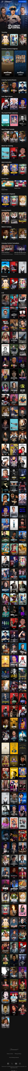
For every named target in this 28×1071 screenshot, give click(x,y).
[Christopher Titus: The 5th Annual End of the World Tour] (5, 424)
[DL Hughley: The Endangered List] (14, 499)
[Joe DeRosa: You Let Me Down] (5, 673)
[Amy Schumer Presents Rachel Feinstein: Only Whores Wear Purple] (14, 325)
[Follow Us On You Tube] (16, 1063)
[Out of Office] (22, 823)
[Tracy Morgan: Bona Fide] (22, 972)
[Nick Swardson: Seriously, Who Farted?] (5, 810)
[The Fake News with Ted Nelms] (14, 574)
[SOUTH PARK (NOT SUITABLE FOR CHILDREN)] (22, 898)
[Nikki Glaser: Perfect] (22, 810)
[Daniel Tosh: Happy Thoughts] (14, 512)
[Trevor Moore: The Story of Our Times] (14, 985)
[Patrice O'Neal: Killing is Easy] (14, 835)
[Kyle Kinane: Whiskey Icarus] (22, 748)
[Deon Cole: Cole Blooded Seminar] (14, 536)
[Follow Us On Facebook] (8, 1063)
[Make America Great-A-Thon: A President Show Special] (14, 761)
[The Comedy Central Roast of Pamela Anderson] (14, 462)
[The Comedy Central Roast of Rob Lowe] (22, 462)
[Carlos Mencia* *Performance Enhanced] (5, 399)
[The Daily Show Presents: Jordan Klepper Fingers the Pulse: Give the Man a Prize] (22, 947)
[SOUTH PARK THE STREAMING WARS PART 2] (5, 898)
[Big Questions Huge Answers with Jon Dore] (5, 375)
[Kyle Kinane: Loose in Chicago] (14, 748)
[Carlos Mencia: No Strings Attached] (22, 399)
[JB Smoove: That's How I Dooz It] (14, 611)
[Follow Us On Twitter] (12, 1063)
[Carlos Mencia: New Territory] (14, 399)
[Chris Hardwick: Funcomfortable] (22, 412)
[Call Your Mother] (22, 387)
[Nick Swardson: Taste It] (14, 810)
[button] (2, 2)
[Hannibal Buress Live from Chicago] (22, 586)
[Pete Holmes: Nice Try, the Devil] (14, 848)
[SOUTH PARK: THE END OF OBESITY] (5, 910)
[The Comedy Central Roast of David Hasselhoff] (5, 449)
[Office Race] (14, 823)
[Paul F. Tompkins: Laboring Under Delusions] (22, 835)
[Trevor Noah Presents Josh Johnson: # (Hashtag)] (22, 985)
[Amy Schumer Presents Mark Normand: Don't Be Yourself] (5, 325)
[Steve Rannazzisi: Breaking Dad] (14, 922)
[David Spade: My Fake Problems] (5, 524)
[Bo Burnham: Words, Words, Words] (14, 375)
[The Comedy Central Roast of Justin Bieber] (5, 462)
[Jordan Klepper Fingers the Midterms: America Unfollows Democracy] (22, 698)
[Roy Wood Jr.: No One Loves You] (22, 873)
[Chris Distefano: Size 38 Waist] (14, 412)
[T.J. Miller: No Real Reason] (14, 935)
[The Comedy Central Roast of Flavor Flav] (14, 449)
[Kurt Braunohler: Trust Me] (14, 736)
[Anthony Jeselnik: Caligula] (22, 337)
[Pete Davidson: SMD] (5, 848)
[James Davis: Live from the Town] (22, 611)
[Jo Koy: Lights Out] (22, 661)
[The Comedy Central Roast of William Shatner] (5, 474)
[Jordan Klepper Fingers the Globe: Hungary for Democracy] (14, 698)
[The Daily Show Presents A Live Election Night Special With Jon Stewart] (22, 499)
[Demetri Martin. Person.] (14, 524)
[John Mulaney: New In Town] (5, 686)
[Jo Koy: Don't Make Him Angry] (14, 661)
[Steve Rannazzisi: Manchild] (22, 922)
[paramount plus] (8, 1)
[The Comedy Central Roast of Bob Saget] (5, 437)
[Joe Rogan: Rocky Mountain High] (22, 673)
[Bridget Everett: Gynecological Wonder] (22, 375)
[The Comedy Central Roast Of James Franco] (22, 449)
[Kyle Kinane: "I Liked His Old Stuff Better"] (5, 748)
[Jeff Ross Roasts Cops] (22, 636)
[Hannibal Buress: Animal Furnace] (14, 586)
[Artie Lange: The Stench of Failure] (14, 350)
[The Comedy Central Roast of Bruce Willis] (14, 437)
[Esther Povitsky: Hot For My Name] (14, 561)
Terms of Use (10, 1053)
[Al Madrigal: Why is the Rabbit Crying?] (5, 312)
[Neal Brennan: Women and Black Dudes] (22, 798)
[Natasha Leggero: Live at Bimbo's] (22, 786)
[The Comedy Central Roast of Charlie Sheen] (22, 437)
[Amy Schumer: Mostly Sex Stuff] (5, 337)
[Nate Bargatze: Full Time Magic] (5, 798)
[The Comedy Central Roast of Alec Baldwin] (22, 424)
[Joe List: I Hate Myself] (14, 673)
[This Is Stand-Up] (14, 960)
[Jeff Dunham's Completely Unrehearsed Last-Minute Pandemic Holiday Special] (22, 624)
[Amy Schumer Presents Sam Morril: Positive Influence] (22, 325)
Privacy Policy (18, 1053)
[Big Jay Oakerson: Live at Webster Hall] (22, 362)
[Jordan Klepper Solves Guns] (5, 698)
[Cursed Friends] (22, 487)
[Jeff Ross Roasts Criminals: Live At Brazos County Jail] (5, 649)
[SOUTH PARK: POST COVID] (22, 885)
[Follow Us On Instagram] (20, 1063)
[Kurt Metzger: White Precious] (22, 736)
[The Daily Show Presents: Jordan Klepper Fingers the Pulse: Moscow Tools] (14, 711)
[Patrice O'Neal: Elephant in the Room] (5, 835)
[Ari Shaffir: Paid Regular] (5, 350)
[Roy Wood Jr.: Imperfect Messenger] (14, 873)
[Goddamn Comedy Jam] (22, 574)
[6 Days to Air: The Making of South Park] (5, 300)
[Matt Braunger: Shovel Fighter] (5, 773)
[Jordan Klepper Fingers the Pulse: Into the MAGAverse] (5, 711)
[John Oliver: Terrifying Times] (22, 686)
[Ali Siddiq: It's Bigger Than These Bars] (14, 312)
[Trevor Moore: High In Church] (5, 985)
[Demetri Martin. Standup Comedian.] (22, 524)
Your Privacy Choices (14, 1057)
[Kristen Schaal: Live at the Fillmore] (22, 723)
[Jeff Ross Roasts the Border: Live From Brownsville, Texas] (14, 649)
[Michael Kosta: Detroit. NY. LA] (14, 773)
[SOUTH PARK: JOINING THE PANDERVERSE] (14, 898)
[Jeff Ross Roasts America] (14, 636)
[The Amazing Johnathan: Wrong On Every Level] (22, 312)
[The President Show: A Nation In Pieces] (22, 848)
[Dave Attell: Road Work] (22, 512)
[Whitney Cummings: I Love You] (22, 1010)
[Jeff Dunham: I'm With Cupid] (14, 624)
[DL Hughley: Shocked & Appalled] (5, 499)
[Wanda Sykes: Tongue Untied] (14, 1010)
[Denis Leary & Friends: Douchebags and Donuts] (5, 536)
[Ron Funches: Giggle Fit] (22, 860)
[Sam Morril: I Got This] (14, 910)
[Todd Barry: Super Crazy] (5, 972)
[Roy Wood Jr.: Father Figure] (5, 873)
